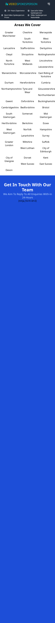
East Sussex (46, 163)
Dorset (27, 157)
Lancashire (9, 48)
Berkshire (27, 123)
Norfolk (27, 129)
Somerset (27, 113)
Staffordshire (27, 48)
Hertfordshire (9, 123)
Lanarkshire (27, 135)
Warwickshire (9, 73)
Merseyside (46, 32)
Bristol (45, 107)
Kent (45, 157)
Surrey (45, 135)
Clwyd (9, 54)
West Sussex (27, 163)
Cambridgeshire (10, 107)
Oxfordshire (27, 101)
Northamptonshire (11, 88)
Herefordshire (27, 82)
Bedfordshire (27, 107)
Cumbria (45, 82)
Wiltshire (27, 141)
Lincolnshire (45, 60)
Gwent (9, 101)
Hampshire (46, 129)
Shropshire (27, 54)
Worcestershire (28, 73)
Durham (9, 82)
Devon (9, 170)
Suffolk (46, 141)
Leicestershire (45, 66)
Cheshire (27, 32)
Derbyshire (46, 48)
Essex (46, 123)
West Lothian (27, 148)
